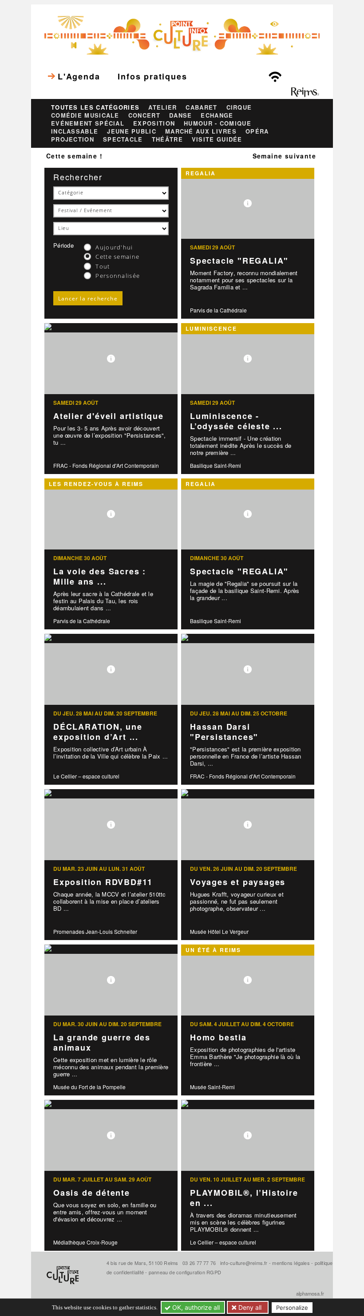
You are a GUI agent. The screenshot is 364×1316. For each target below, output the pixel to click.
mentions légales (291, 1262)
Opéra (257, 131)
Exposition (154, 123)
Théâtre (167, 139)
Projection (72, 139)
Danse (180, 115)
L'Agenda (79, 76)
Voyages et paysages (237, 882)
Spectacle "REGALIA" (239, 260)
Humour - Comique (217, 123)
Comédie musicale (85, 115)
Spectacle (123, 139)
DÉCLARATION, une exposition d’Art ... (97, 732)
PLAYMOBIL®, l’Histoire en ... (244, 1198)
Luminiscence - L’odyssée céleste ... (236, 421)
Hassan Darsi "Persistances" (224, 732)
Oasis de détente (91, 1192)
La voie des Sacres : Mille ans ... (99, 576)
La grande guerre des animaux (101, 1042)
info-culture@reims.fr (244, 1262)
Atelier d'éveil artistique (108, 416)
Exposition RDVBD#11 (103, 882)
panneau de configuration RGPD (185, 1272)
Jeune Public (131, 131)
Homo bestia (218, 1037)
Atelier (162, 107)
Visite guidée (217, 139)
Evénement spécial (87, 123)
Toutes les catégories (95, 107)
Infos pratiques (152, 76)
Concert (144, 115)
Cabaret (201, 107)
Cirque (239, 107)
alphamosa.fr (310, 1293)
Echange (217, 115)
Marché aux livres (201, 131)
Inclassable (74, 131)
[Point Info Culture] (182, 34)
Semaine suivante (284, 155)
